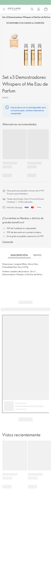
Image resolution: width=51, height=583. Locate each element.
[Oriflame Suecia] (14, 9)
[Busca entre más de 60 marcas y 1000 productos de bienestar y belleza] (32, 9)
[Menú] (4, 9)
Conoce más (7, 241)
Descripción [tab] (19, 255)
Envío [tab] (38, 255)
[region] (25, 48)
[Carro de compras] (46, 9)
